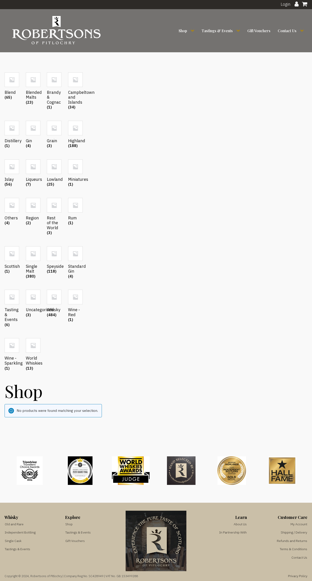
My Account (299, 524)
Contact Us (287, 30)
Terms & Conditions (293, 549)
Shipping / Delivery (294, 532)
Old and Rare (14, 524)
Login (285, 4)
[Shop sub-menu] (193, 30)
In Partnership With (233, 532)
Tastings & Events (217, 30)
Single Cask (13, 541)
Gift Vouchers (258, 30)
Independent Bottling (20, 532)
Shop (183, 30)
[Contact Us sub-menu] (303, 30)
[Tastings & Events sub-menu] (239, 30)
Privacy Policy (297, 576)
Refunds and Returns (292, 541)
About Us (240, 524)
